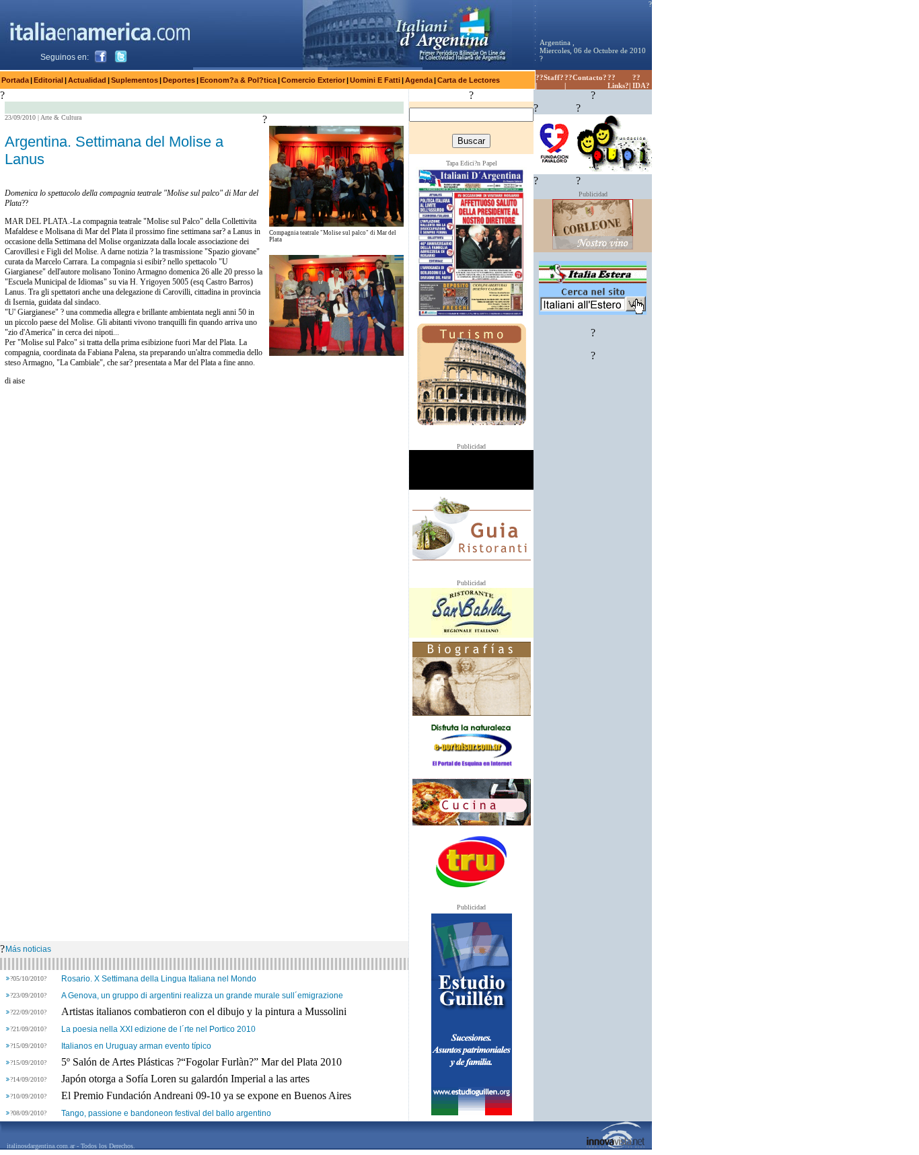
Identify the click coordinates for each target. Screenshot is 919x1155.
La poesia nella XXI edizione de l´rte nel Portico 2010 (158, 1029)
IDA (639, 85)
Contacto (588, 77)
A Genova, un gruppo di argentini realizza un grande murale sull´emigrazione (202, 995)
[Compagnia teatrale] (336, 223)
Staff (552, 77)
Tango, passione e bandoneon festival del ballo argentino (166, 1113)
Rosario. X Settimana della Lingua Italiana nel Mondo (158, 978)
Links (616, 85)
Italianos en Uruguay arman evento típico (136, 1046)
